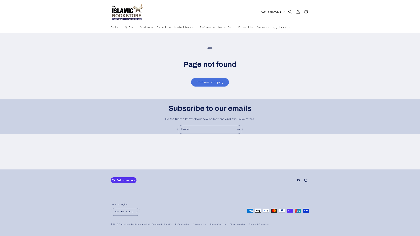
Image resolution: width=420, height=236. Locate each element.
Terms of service (218, 224)
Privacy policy (199, 224)
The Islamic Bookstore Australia (135, 224)
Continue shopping (210, 82)
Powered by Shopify (162, 224)
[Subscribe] (238, 129)
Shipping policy (237, 224)
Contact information (259, 224)
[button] (116, 27)
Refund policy (182, 224)
